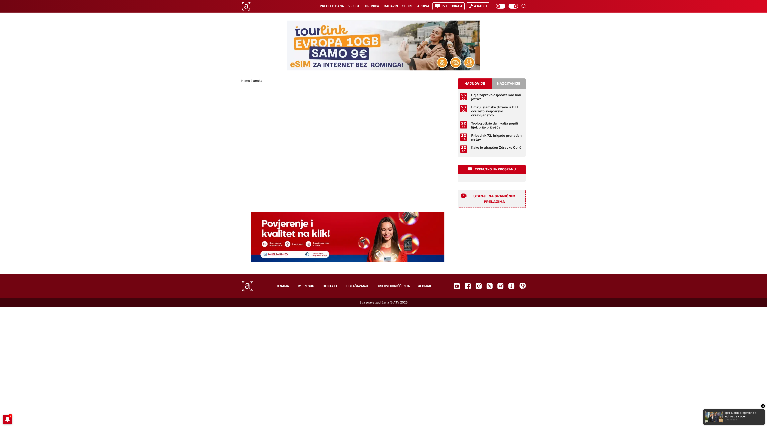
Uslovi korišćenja (394, 286)
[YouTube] (457, 286)
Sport (407, 6)
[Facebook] (468, 286)
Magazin (391, 6)
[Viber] (522, 286)
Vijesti (354, 6)
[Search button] (523, 6)
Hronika (372, 6)
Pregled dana (332, 6)
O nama (283, 286)
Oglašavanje (357, 286)
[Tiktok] (511, 286)
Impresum (306, 286)
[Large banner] (383, 45)
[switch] (500, 6)
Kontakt (330, 286)
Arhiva (423, 6)
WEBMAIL (424, 286)
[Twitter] (490, 286)
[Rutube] (500, 286)
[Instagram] (479, 286)
